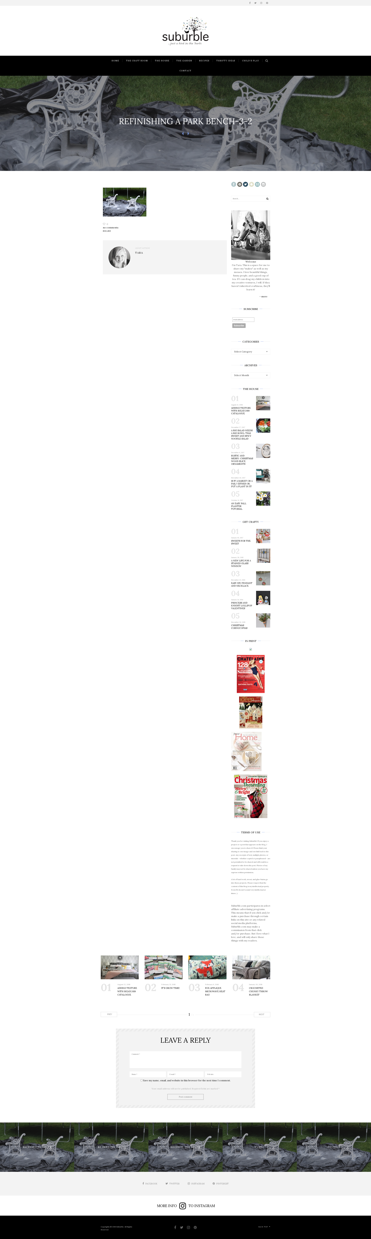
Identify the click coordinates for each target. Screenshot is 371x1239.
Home (115, 60)
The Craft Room (137, 60)
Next (262, 1014)
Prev (109, 1014)
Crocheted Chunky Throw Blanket (258, 991)
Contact (185, 71)
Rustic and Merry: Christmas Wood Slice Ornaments (242, 459)
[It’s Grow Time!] (164, 967)
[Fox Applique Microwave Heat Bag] (207, 967)
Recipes (204, 60)
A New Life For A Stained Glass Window (241, 563)
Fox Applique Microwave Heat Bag (215, 991)
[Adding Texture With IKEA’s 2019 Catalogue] (120, 967)
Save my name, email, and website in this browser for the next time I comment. (187, 1080)
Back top (263, 1227)
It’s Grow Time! (170, 988)
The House (162, 60)
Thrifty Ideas (225, 60)
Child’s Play (250, 60)
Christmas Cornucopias (239, 626)
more (264, 296)
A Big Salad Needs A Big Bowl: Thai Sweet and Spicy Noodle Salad (242, 434)
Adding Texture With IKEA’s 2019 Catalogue (241, 411)
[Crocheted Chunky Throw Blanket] (251, 967)
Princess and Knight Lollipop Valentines (241, 605)
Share (107, 231)
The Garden (184, 60)
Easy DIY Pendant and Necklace (241, 584)
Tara (176, 112)
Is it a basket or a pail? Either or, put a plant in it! (242, 484)
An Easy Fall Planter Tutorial (238, 506)
